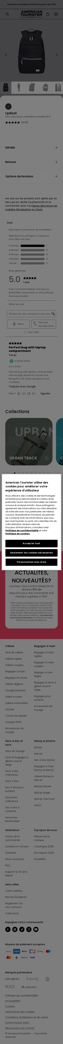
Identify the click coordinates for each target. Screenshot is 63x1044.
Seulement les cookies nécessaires (31, 552)
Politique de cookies (17, 533)
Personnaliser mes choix (31, 561)
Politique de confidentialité (21, 530)
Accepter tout (31, 543)
